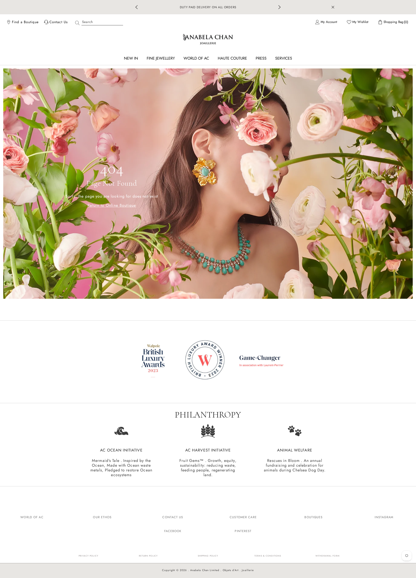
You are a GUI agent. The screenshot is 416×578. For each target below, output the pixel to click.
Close (333, 7)
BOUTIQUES (313, 517)
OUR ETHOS (102, 517)
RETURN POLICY (148, 555)
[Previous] (136, 7)
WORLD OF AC (31, 517)
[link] (208, 360)
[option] (208, 7)
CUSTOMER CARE (243, 517)
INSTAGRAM (384, 517)
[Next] (279, 7)
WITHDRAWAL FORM (327, 555)
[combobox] (102, 22)
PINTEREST (243, 531)
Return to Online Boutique (112, 205)
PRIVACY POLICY (88, 555)
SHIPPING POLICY (208, 555)
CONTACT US (172, 517)
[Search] (97, 22)
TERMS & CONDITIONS (267, 555)
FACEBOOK (173, 531)
